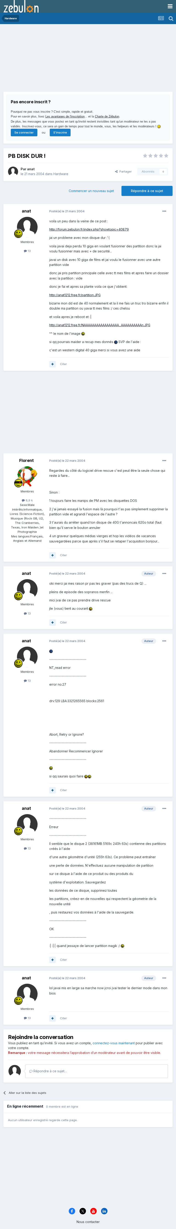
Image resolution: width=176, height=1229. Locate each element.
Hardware (60, 174)
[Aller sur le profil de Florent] (27, 476)
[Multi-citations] (52, 364)
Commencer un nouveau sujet (91, 191)
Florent (26, 460)
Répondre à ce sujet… (50, 1071)
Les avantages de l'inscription (65, 116)
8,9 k (29, 500)
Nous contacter (88, 1222)
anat (31, 169)
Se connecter (24, 132)
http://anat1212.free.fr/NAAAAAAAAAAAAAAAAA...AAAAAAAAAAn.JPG (99, 325)
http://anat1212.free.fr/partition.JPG (75, 295)
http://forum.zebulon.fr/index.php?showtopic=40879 (89, 229)
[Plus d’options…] (164, 211)
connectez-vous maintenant (114, 1043)
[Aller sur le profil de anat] (13, 172)
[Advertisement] (57, 60)
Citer (63, 364)
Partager (125, 171)
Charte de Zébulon (107, 116)
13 (29, 251)
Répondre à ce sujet (147, 191)
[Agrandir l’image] (83, 333)
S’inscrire (60, 132)
